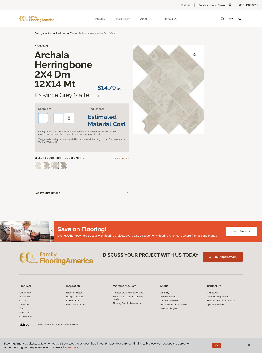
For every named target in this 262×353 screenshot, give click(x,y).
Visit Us (185, 5)
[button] (223, 19)
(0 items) (239, 19)
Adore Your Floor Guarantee (173, 304)
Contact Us (170, 18)
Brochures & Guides (75, 304)
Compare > (122, 158)
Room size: (45, 108)
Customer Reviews (169, 300)
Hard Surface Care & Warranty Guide (128, 298)
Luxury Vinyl (25, 292)
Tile (72, 33)
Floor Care (24, 312)
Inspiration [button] (122, 18)
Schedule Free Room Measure (221, 300)
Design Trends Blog (75, 296)
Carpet (22, 300)
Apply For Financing (216, 304)
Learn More (239, 231)
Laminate (24, 304)
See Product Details (47, 193)
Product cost (96, 108)
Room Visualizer (74, 292)
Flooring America (43, 33)
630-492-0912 (248, 5)
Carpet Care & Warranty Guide (128, 292)
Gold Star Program (169, 308)
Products (60, 33)
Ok (216, 345)
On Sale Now (25, 316)
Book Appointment (225, 256)
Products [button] (99, 18)
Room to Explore (168, 296)
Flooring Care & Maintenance (127, 303)
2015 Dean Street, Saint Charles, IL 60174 (57, 324)
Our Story (164, 292)
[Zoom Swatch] (141, 125)
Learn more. (71, 347)
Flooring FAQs (73, 300)
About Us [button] (146, 18)
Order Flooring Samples (218, 296)
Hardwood (24, 296)
